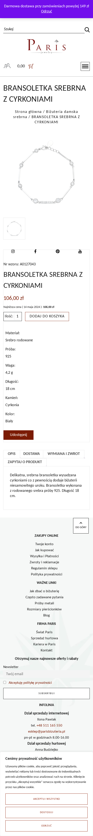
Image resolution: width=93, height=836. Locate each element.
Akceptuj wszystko (46, 799)
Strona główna (28, 112)
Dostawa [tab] (31, 454)
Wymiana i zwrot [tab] (64, 454)
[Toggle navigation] (85, 66)
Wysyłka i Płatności (44, 556)
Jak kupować (44, 550)
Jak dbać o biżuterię (44, 591)
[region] (46, 794)
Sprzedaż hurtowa (44, 638)
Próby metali (44, 603)
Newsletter (11, 667)
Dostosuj (46, 812)
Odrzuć (46, 826)
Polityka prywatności (46, 574)
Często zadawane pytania (44, 597)
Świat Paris (44, 632)
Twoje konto (44, 544)
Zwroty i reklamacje (44, 562)
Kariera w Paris (44, 644)
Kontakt (47, 650)
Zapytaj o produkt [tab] (25, 462)
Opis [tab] (12, 454)
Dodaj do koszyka (47, 316)
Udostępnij (18, 435)
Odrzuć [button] (46, 12)
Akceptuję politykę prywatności (30, 683)
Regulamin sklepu (44, 568)
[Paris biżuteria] (46, 41)
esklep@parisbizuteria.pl (46, 731)
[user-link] (7, 66)
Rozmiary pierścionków (44, 609)
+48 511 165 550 (49, 725)
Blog (46, 615)
